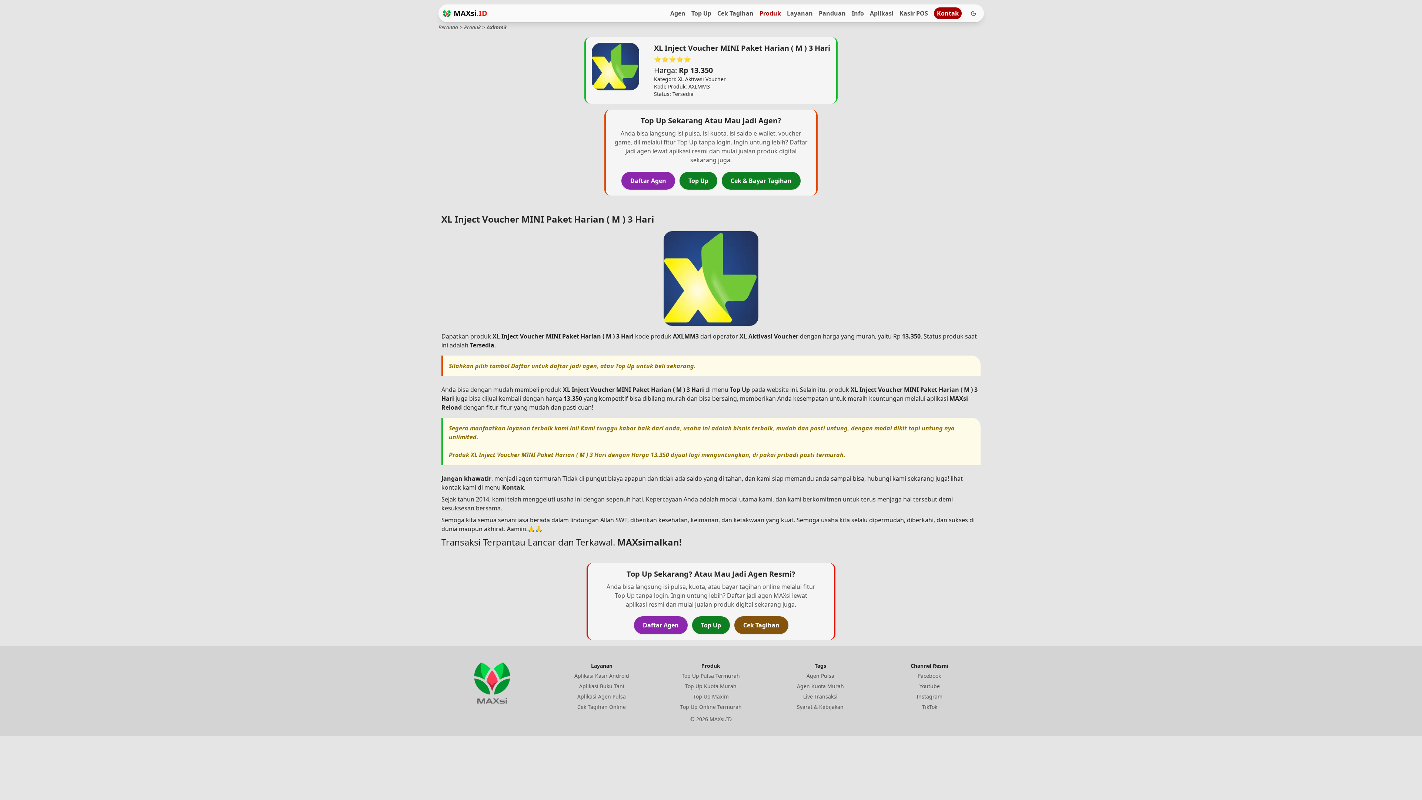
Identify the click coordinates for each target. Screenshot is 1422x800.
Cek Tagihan (735, 13)
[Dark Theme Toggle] (973, 13)
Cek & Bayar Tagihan (761, 181)
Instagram (929, 696)
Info (858, 13)
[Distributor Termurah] (447, 13)
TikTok (929, 706)
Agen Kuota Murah (820, 686)
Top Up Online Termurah (711, 706)
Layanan (800, 13)
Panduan (832, 13)
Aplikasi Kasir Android (601, 675)
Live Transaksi (820, 696)
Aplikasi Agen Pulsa (601, 696)
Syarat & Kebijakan (820, 706)
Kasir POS (913, 13)
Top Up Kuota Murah (711, 686)
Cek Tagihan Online (601, 706)
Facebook (929, 675)
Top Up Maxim (711, 696)
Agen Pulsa (820, 675)
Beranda (448, 27)
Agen (677, 13)
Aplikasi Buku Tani (601, 686)
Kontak (948, 13)
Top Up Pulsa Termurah (711, 675)
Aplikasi (882, 13)
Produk (770, 13)
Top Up (701, 13)
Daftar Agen (648, 181)
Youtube (929, 686)
